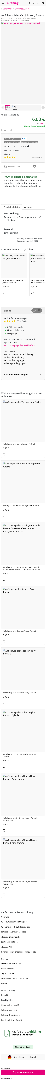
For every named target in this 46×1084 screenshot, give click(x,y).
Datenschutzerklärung (22, 354)
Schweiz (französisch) (10, 1015)
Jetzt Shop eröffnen (9, 942)
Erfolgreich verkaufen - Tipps (13, 932)
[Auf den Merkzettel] (34, 166)
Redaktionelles (7, 968)
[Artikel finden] (29, 3)
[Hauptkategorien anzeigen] (2, 3)
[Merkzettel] (38, 3)
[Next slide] (43, 107)
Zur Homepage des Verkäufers (19, 345)
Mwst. (42, 123)
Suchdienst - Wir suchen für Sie (14, 978)
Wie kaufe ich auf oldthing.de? (14, 922)
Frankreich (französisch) (11, 1020)
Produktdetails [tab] (11, 207)
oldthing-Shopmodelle (10, 937)
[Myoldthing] (33, 3)
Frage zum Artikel (14, 166)
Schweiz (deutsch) (9, 1010)
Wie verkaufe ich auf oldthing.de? (15, 927)
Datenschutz (6, 1078)
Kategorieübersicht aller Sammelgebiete (18, 952)
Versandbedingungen (14, 360)
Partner (4, 983)
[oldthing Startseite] (13, 3)
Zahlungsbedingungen (15, 363)
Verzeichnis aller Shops (11, 963)
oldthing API (6, 947)
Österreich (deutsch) (10, 1005)
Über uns (5, 917)
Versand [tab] (28, 207)
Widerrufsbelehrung (14, 357)
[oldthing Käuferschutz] (23, 1034)
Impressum (9, 351)
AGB (6, 354)
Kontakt (4, 995)
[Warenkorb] (42, 3)
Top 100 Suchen (8, 973)
